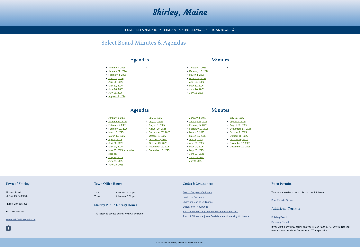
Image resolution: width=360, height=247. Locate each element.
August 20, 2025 (157, 128)
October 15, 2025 (158, 139)
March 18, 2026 (197, 78)
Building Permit (279, 217)
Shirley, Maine (180, 12)
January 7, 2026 (197, 67)
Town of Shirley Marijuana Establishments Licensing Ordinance (216, 216)
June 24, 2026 (115, 89)
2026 (122, 67)
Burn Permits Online (282, 200)
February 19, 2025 (118, 128)
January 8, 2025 (116, 118)
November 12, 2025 (159, 146)
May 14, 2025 (115, 146)
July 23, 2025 (156, 121)
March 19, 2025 (116, 136)
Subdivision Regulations (195, 206)
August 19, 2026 (116, 96)
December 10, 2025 (159, 150)
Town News (220, 29)
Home (129, 29)
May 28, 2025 (115, 157)
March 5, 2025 (115, 132)
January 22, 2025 (117, 121)
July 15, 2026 (115, 93)
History (170, 29)
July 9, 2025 (155, 118)
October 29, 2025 (158, 143)
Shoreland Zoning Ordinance (198, 202)
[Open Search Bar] (233, 30)
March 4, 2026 (115, 78)
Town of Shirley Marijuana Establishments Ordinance (210, 211)
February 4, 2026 (117, 75)
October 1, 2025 (157, 136)
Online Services (191, 29)
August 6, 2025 (157, 125)
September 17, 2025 (159, 132)
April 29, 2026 (115, 82)
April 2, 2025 (115, 139)
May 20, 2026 (115, 85)
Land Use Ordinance (193, 197)
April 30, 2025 (115, 143)
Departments (146, 29)
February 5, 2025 (117, 125)
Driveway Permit (280, 222)
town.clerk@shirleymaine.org (21, 219)
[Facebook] (8, 228)
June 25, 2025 (115, 164)
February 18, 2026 (198, 71)
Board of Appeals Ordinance (197, 192)
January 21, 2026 (117, 71)
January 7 (113, 67)
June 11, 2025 (115, 161)
